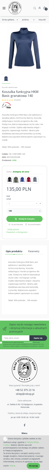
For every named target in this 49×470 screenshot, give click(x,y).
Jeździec (25, 19)
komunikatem (28, 342)
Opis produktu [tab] (14, 251)
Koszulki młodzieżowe (9, 87)
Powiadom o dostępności (17, 232)
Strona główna (8, 19)
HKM (14, 160)
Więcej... (13, 465)
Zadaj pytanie (13, 229)
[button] (34, 8)
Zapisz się (38, 338)
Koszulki (42, 19)
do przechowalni (34, 224)
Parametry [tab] (33, 251)
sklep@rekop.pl (25, 394)
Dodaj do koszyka (26, 219)
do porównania (17, 224)
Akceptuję (33, 465)
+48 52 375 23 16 (25, 390)
